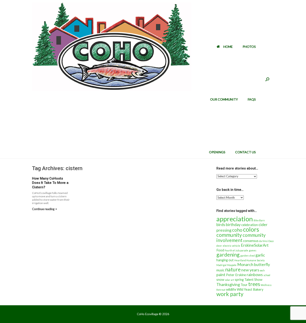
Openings (217, 152)
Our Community (224, 99)
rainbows (255, 274)
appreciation (234, 219)
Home (228, 46)
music (220, 270)
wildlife (231, 289)
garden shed (247, 255)
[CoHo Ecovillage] (111, 46)
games (252, 250)
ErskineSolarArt (255, 245)
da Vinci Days (266, 241)
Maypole (232, 265)
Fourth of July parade (236, 250)
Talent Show (253, 279)
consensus (251, 241)
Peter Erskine (236, 275)
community (229, 235)
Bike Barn (259, 220)
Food (220, 250)
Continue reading (43, 209)
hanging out (225, 260)
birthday (233, 224)
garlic (260, 255)
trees (254, 284)
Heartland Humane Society (249, 260)
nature (233, 269)
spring (239, 279)
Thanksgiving (228, 284)
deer (219, 245)
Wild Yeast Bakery (250, 289)
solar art (229, 279)
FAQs (252, 99)
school (266, 275)
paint (220, 274)
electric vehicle (231, 245)
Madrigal (221, 265)
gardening (228, 254)
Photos (249, 46)
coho (237, 230)
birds (220, 224)
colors (251, 229)
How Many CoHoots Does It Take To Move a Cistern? (50, 182)
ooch (262, 270)
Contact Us (245, 152)
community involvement (241, 237)
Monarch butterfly (253, 264)
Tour (244, 285)
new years (250, 269)
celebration (249, 225)
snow (220, 279)
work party (230, 294)
